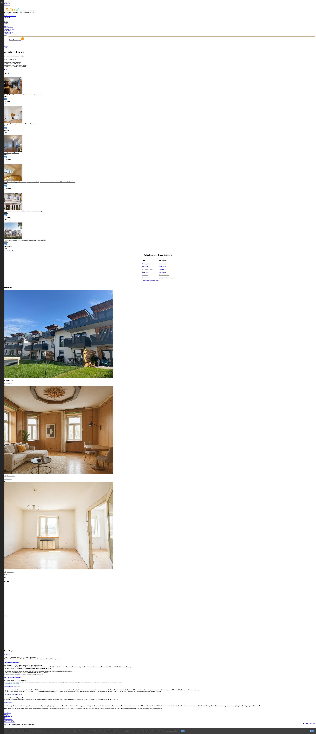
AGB (5, 717)
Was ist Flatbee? (5, 654)
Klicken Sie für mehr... (8, 250)
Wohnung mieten (146, 263)
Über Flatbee (7, 33)
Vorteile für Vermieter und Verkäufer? (11, 677)
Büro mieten (145, 275)
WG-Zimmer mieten (147, 269)
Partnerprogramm (8, 720)
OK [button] (183, 731)
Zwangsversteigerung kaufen (166, 277)
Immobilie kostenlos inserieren (8, 16)
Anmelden (6, 2)
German (6, 23)
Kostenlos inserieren (9, 29)
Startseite (6, 26)
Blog (5, 35)
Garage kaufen (163, 269)
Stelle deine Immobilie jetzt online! (10, 683)
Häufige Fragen (8, 716)
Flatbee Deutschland (310, 723)
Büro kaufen (162, 272)
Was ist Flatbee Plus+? (7, 702)
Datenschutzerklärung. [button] (172, 731)
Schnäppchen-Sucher (9, 722)
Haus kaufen (162, 266)
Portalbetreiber (8, 719)
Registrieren (7, 5)
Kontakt (6, 714)
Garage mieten (145, 272)
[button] (307, 731)
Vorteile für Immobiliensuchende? (10, 662)
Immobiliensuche (8, 27)
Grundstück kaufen (164, 275)
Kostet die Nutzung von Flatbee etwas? (11, 694)
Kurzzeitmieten (146, 277)
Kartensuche (7, 30)
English (6, 22)
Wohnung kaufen (163, 263)
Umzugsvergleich (8, 32)
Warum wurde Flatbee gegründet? (10, 686)
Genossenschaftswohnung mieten (150, 280)
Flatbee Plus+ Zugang (15, 40)
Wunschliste (7, 3)
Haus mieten (145, 266)
